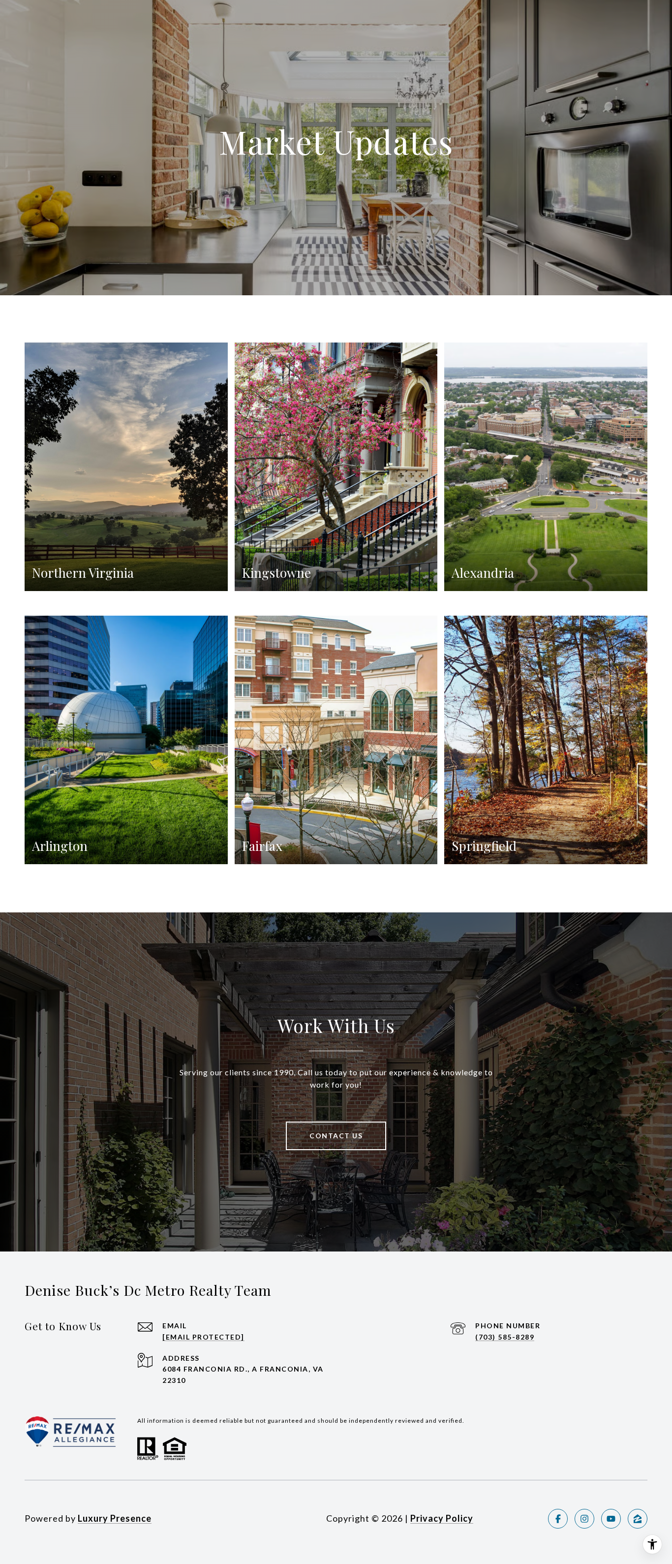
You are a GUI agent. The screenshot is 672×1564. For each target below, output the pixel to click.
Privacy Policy (441, 1518)
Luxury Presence (115, 1518)
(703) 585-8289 (504, 1337)
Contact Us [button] (336, 1135)
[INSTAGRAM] (584, 1519)
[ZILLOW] (637, 1519)
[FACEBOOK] (558, 1519)
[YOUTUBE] (611, 1519)
